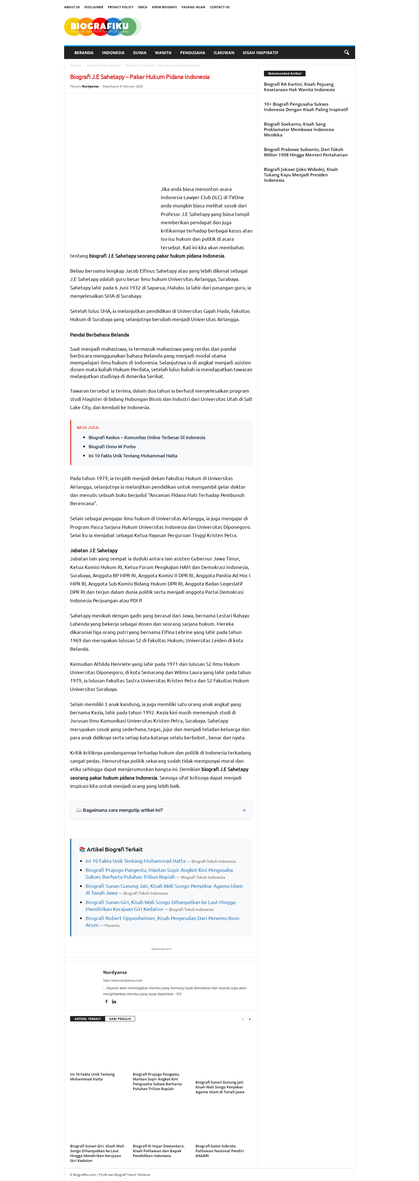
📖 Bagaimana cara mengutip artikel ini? (119, 810)
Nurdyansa (90, 86)
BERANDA (83, 52)
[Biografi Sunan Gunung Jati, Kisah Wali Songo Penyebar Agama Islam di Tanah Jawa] (224, 1052)
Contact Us (219, 7)
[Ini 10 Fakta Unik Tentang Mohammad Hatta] (98, 1048)
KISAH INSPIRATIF (260, 52)
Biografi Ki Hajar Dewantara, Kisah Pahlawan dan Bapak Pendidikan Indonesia (159, 1150)
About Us (72, 7)
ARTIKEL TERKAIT (88, 1019)
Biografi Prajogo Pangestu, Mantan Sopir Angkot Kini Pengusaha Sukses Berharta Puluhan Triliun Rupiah (157, 1081)
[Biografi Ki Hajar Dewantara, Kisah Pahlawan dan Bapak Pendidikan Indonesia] (161, 1120)
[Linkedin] (114, 1002)
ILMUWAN (224, 52)
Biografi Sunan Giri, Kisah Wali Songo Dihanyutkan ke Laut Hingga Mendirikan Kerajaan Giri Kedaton (97, 1153)
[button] (346, 52)
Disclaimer (93, 7)
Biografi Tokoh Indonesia (104, 65)
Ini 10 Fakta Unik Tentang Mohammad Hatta (133, 455)
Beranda (76, 65)
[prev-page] (243, 1019)
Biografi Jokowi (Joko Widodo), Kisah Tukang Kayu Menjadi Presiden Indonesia (301, 174)
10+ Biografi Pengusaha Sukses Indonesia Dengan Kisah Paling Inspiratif (306, 106)
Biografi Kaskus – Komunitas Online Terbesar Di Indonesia (147, 437)
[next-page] (250, 1019)
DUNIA (140, 52)
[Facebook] (107, 1002)
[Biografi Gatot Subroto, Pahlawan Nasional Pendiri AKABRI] (224, 1120)
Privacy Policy (120, 7)
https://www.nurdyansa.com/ (123, 980)
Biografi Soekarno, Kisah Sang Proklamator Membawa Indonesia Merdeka (299, 129)
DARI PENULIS (120, 1019)
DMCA (142, 7)
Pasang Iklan (193, 7)
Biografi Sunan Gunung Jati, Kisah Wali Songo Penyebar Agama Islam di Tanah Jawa (220, 1087)
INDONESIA (113, 52)
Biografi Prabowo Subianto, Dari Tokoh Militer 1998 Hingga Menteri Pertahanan (306, 152)
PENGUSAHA (192, 52)
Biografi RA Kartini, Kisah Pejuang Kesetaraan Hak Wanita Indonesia (299, 86)
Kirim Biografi (164, 7)
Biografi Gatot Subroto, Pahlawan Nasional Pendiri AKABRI (220, 1150)
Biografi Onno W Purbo (112, 446)
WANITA (163, 52)
